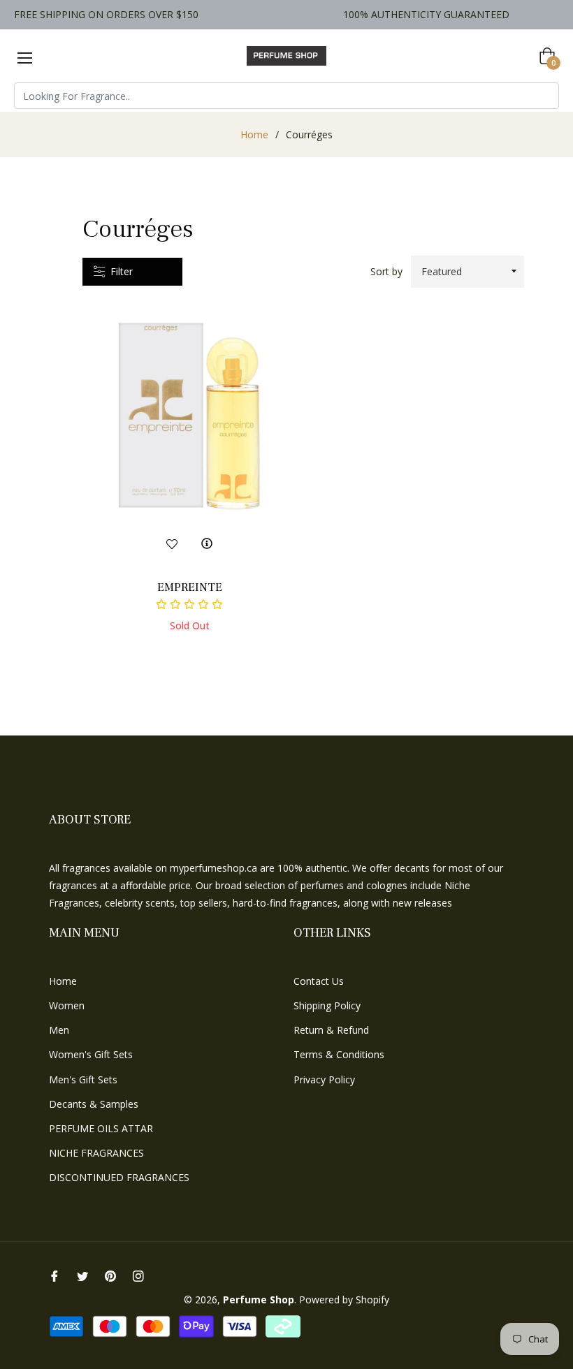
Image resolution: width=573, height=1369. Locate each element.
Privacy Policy (324, 1079)
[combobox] (286, 95)
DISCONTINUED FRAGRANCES (119, 1177)
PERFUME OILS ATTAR (101, 1128)
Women (67, 1005)
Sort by (386, 271)
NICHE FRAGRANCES (96, 1152)
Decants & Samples (93, 1104)
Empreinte (189, 587)
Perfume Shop (258, 1299)
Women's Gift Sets (91, 1054)
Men (59, 1030)
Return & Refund (331, 1030)
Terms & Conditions (338, 1054)
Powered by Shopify (344, 1299)
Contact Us (318, 981)
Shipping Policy (327, 1005)
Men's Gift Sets (83, 1079)
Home (254, 134)
